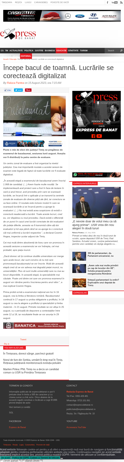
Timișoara (7, 2)
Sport (16, 56)
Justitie (39, 50)
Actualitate (16, 50)
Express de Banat (17, 427)
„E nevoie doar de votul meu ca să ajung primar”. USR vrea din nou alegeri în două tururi (94, 225)
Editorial (26, 56)
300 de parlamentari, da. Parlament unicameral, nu (101, 254)
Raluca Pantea (15, 83)
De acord (5, 458)
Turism (84, 50)
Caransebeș (41, 2)
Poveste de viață (60, 2)
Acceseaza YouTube (76, 427)
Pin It (6, 344)
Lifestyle (6, 56)
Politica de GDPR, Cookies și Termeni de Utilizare (35, 458)
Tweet (23, 339)
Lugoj (28, 2)
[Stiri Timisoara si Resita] (34, 328)
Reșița (18, 2)
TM (6, 50)
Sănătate (73, 50)
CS (2, 50)
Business (50, 50)
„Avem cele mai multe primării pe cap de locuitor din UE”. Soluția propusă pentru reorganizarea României (103, 269)
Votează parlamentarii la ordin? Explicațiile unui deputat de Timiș (103, 283)
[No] (61, 458)
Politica (28, 50)
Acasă (5, 59)
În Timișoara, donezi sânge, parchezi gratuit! (28, 353)
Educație (62, 50)
